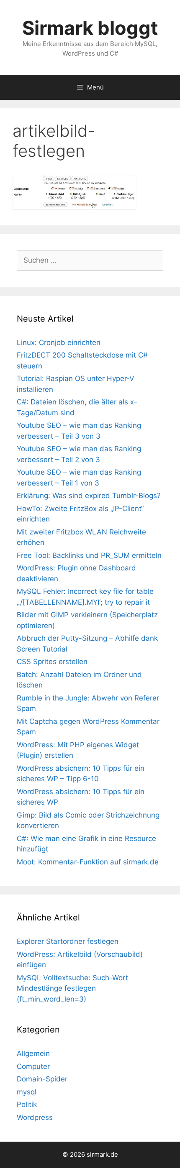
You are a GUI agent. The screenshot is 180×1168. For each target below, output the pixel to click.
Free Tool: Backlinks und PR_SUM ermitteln (89, 555)
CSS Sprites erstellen (52, 661)
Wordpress (35, 1117)
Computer (33, 1066)
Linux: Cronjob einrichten (58, 342)
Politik (27, 1104)
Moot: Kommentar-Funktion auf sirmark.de (88, 862)
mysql (26, 1092)
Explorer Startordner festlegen (67, 941)
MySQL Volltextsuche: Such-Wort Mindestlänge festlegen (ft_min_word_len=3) (72, 988)
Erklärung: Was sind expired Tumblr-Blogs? (89, 495)
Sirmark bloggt (90, 27)
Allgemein (33, 1053)
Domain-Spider (42, 1079)
